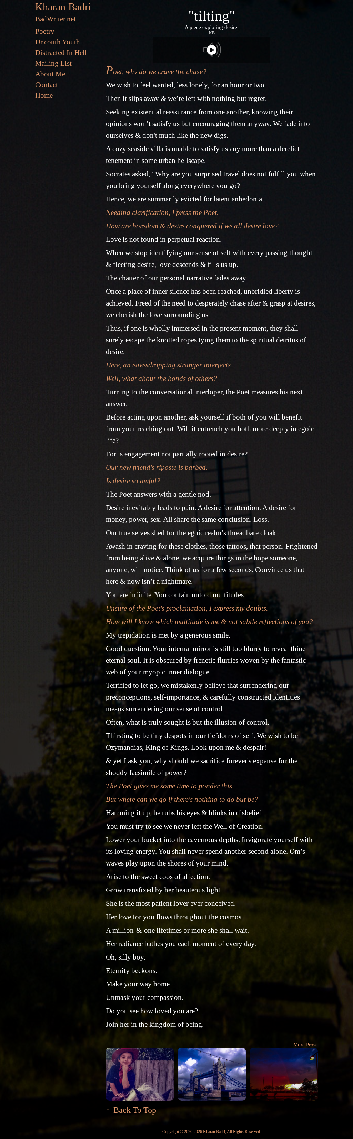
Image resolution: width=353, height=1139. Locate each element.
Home (44, 95)
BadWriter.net (55, 19)
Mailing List (53, 63)
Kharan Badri (63, 6)
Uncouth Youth (57, 42)
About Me (50, 74)
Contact (46, 85)
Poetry (44, 31)
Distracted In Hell (61, 53)
